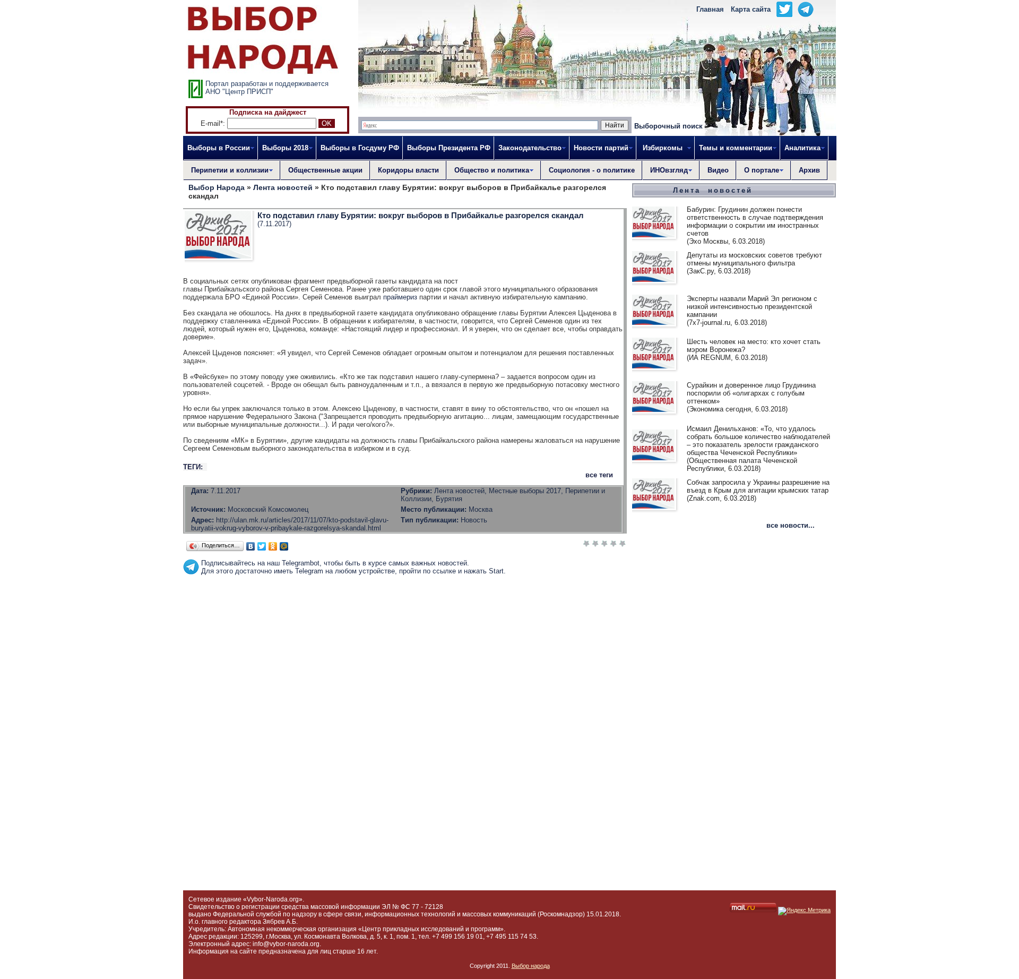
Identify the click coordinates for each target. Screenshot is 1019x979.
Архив (809, 170)
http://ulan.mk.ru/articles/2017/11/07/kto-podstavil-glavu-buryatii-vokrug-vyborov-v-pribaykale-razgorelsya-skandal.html (289, 524)
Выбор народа (531, 966)
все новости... (790, 525)
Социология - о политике (592, 170)
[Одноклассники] (273, 546)
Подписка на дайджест (267, 112)
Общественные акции (325, 170)
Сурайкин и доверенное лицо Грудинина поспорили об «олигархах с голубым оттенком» (751, 393)
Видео (718, 170)
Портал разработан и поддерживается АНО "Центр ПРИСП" (267, 88)
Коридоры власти (408, 170)
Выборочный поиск (668, 126)
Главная (710, 9)
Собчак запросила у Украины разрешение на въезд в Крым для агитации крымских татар (758, 486)
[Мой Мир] (284, 546)
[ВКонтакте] (250, 546)
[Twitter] (261, 546)
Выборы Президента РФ (448, 148)
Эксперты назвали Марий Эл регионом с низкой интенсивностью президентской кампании (752, 307)
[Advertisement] (405, 599)
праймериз (400, 297)
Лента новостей (713, 190)
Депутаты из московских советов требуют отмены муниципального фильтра (754, 259)
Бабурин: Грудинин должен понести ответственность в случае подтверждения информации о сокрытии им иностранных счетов (755, 221)
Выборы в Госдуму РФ (360, 148)
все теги (599, 475)
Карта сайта (751, 9)
